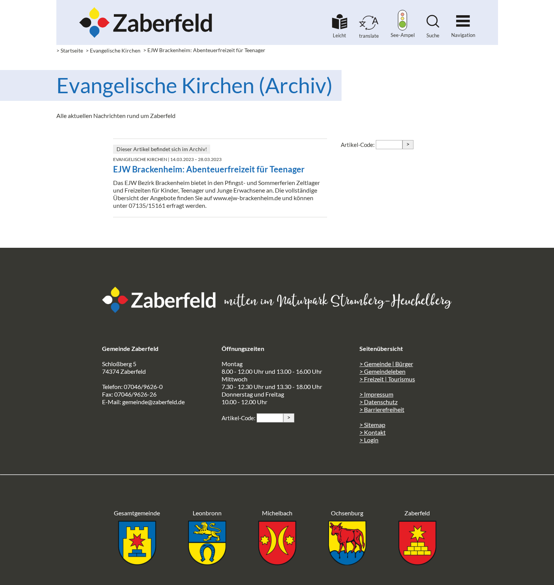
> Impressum (376, 394)
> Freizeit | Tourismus (387, 379)
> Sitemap (372, 424)
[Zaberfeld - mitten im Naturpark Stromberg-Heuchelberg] (163, 310)
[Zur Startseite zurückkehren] (145, 9)
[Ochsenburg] (347, 562)
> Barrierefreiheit (381, 409)
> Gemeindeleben (382, 371)
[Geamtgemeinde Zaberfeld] (137, 562)
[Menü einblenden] (463, 17)
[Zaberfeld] (417, 562)
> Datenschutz (378, 401)
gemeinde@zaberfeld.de (153, 401)
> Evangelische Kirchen (113, 50)
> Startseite (69, 50)
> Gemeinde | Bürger (386, 363)
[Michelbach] (277, 562)
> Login (368, 439)
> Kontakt (372, 432)
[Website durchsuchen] (432, 25)
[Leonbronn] (207, 562)
